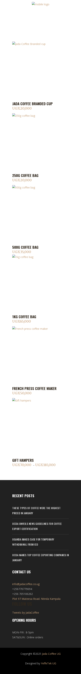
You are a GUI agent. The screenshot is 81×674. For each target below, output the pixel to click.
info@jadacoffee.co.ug (26, 584)
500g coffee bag (25, 247)
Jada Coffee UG (51, 653)
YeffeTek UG (48, 663)
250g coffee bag (25, 175)
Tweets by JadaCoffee (25, 612)
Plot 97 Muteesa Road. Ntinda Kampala (36, 599)
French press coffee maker (34, 388)
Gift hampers (23, 460)
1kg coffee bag (24, 316)
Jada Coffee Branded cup (32, 103)
